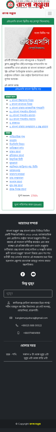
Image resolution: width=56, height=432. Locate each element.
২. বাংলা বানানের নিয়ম (20, 104)
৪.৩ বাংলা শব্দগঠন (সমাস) (22, 119)
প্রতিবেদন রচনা (16, 155)
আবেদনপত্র (14, 170)
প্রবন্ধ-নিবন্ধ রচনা (17, 189)
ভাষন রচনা (15, 152)
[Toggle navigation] (49, 13)
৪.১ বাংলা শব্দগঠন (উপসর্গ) (22, 112)
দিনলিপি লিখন (16, 144)
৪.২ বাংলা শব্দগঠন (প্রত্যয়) (22, 115)
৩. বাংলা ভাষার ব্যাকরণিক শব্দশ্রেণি (26, 108)
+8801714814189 (31, 333)
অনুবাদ (13, 140)
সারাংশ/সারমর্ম (17, 174)
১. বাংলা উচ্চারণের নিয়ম (21, 100)
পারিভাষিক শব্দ (17, 137)
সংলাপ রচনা (15, 182)
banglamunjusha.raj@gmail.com (31, 318)
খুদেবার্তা (13, 163)
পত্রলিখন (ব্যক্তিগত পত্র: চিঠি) (23, 167)
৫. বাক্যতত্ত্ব (14, 123)
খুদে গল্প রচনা (16, 185)
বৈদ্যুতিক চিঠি (16, 159)
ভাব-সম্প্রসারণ (16, 178)
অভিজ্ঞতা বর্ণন (16, 148)
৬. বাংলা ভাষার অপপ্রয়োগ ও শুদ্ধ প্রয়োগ (28, 127)
